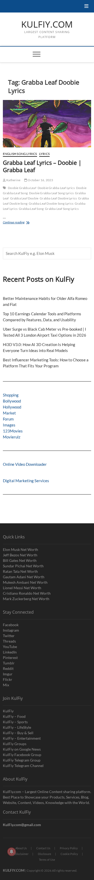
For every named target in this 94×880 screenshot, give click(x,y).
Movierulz (11, 437)
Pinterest (10, 657)
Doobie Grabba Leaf (22, 188)
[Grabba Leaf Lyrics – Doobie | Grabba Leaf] (47, 123)
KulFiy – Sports (15, 722)
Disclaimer (21, 854)
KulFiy (8, 711)
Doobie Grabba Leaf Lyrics (56, 188)
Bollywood (12, 401)
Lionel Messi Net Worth (22, 588)
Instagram (11, 630)
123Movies (13, 431)
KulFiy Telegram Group (21, 760)
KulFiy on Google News (22, 749)
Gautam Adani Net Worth (23, 577)
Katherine (13, 180)
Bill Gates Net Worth (20, 560)
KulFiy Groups (14, 743)
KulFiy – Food (14, 716)
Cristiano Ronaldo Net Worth (27, 593)
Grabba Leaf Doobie (24, 198)
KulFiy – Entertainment (22, 738)
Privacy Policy (69, 848)
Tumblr (9, 663)
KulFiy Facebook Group (22, 754)
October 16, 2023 (40, 180)
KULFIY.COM (47, 24)
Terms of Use (47, 859)
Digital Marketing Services (26, 480)
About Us (21, 848)
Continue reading (18, 222)
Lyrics (44, 154)
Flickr (7, 679)
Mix (6, 685)
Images (9, 425)
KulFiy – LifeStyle (17, 727)
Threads (9, 641)
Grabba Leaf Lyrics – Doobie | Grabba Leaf (42, 166)
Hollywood (12, 407)
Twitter (9, 635)
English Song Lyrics (20, 154)
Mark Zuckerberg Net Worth (26, 598)
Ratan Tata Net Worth (20, 571)
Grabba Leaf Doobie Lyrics (58, 198)
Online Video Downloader (25, 464)
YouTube (10, 646)
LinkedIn (10, 652)
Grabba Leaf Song (31, 209)
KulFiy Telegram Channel (23, 765)
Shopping (11, 395)
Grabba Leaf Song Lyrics (62, 209)
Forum (8, 419)
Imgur (8, 674)
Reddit (8, 668)
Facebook (11, 625)
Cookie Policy (69, 854)
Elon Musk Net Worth (20, 549)
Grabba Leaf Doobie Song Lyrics (51, 203)
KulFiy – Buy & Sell (18, 733)
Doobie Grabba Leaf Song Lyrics (51, 193)
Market (9, 413)
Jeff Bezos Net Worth (20, 555)
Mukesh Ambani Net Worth (25, 582)
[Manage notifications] (11, 851)
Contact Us (43, 848)
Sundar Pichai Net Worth (23, 566)
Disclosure (44, 854)
